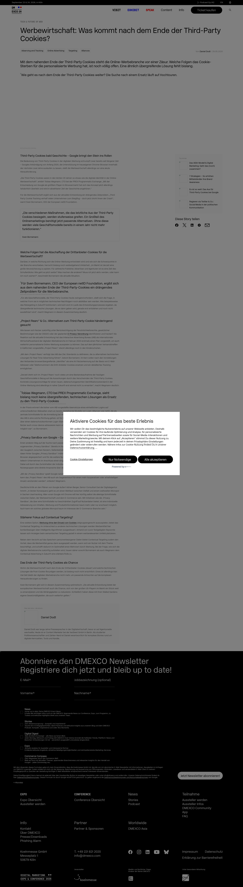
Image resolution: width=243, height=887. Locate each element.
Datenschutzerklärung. (82, 447)
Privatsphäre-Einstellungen (148, 441)
